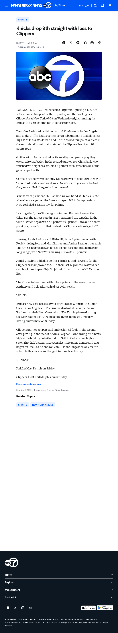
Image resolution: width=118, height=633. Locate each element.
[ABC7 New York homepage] (31, 5)
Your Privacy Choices (27, 619)
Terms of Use (91, 619)
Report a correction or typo (28, 384)
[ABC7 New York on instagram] (23, 608)
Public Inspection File (31, 622)
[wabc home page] (11, 562)
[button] (6, 5)
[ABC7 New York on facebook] (8, 608)
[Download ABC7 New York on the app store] (88, 607)
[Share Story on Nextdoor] (85, 42)
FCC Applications (50, 622)
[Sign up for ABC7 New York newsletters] (30, 608)
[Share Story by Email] (92, 42)
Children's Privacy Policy (48, 619)
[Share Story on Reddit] (78, 42)
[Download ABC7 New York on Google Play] (105, 607)
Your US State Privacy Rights (71, 619)
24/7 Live (60, 5)
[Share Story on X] (70, 42)
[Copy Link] (99, 42)
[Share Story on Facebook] (63, 42)
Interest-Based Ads (13, 622)
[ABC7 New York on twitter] (15, 608)
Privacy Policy (10, 619)
